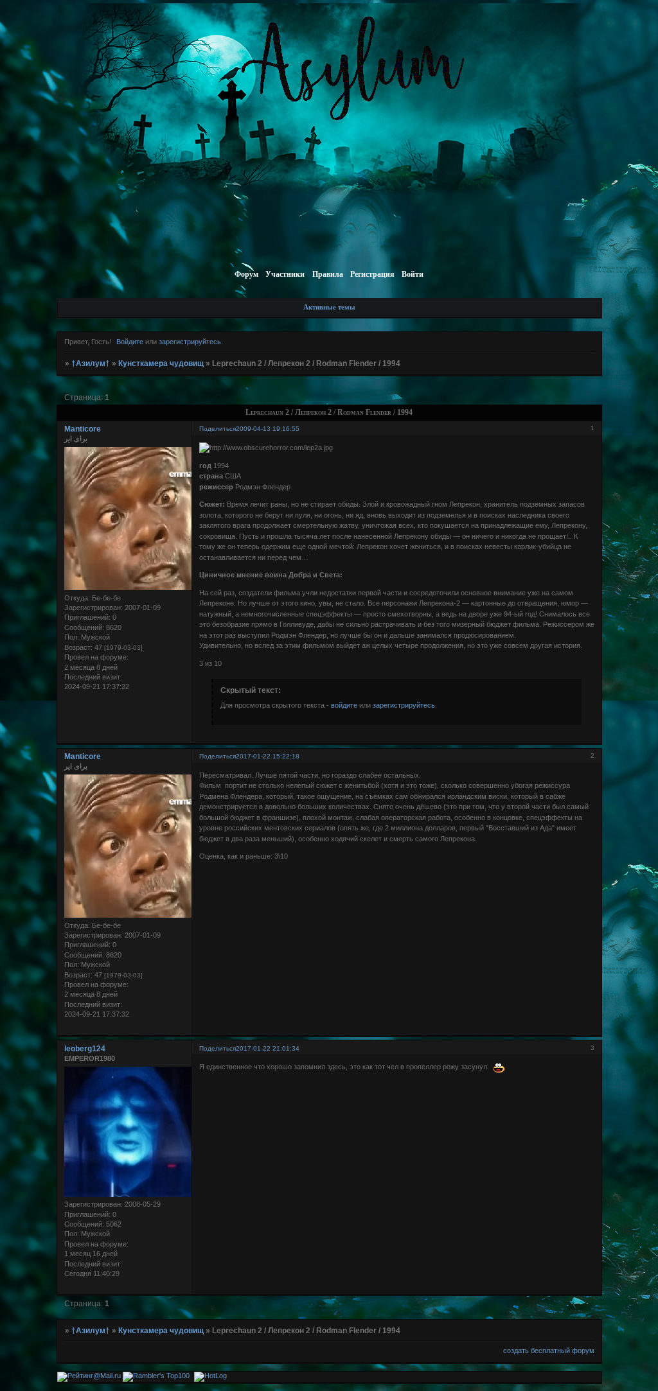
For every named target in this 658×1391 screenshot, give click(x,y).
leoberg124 (84, 1048)
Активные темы (329, 307)
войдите (344, 705)
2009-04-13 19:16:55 (267, 428)
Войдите (129, 342)
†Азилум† (90, 363)
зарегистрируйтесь (190, 342)
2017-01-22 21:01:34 (267, 1048)
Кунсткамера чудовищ (161, 363)
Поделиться (217, 428)
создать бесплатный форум (548, 1350)
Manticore (82, 428)
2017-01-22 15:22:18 (267, 756)
